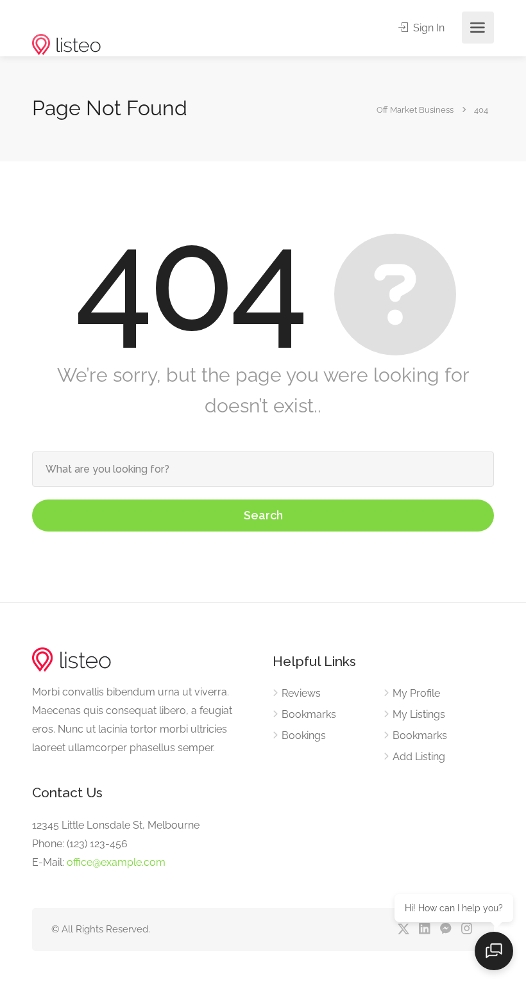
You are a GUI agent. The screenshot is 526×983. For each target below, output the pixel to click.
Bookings (304, 735)
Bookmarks (309, 714)
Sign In (428, 28)
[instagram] (467, 930)
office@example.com (116, 862)
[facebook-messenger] (445, 930)
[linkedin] (424, 930)
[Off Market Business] (66, 25)
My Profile (416, 693)
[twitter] (403, 930)
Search (263, 515)
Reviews (301, 693)
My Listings (419, 714)
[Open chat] (494, 951)
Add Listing (419, 757)
